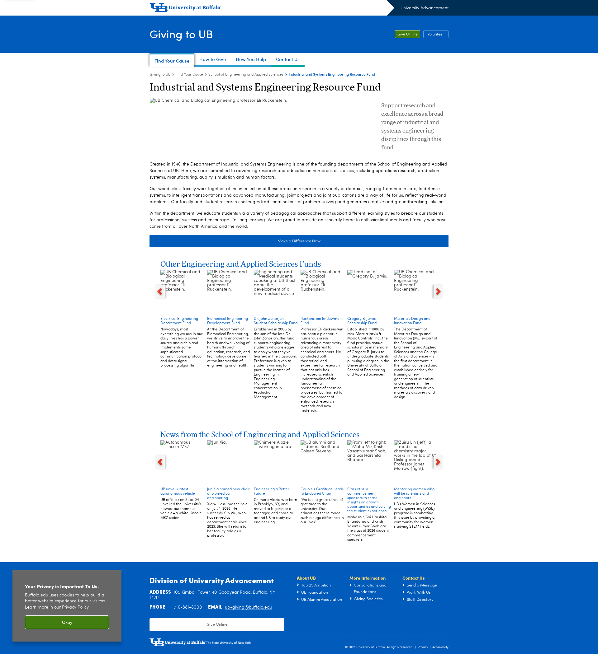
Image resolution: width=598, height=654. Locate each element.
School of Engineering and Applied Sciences (245, 75)
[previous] (160, 292)
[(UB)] (272, 8)
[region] (66, 606)
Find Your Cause (189, 75)
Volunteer (436, 34)
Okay (67, 622)
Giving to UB (181, 33)
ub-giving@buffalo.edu (248, 607)
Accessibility (440, 647)
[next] (439, 292)
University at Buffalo (370, 647)
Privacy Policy (75, 607)
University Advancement (424, 8)
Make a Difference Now (299, 241)
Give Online (407, 34)
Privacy (423, 647)
